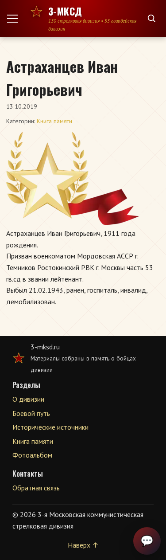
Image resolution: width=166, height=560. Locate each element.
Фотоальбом (32, 454)
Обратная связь (36, 487)
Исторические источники (50, 427)
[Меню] (16, 18)
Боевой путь (31, 413)
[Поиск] (151, 19)
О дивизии (28, 399)
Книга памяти (54, 121)
